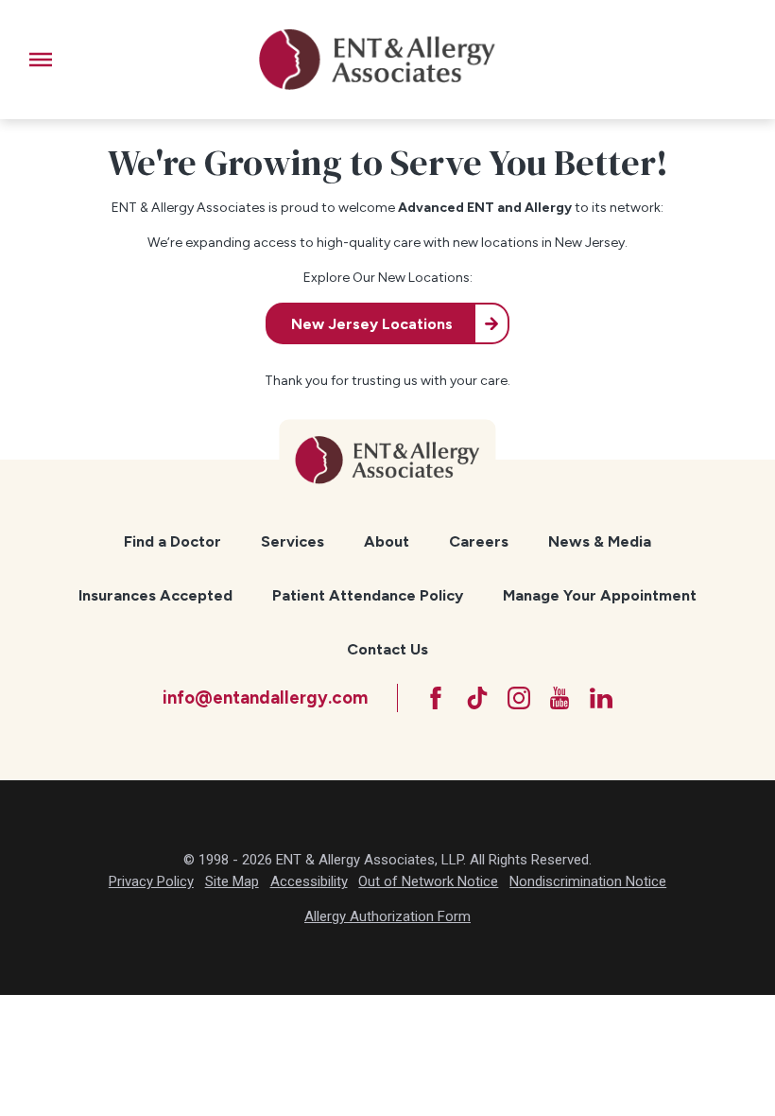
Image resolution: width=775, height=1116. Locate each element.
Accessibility (309, 881)
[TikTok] (477, 698)
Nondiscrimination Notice (587, 881)
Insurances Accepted (155, 595)
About (386, 541)
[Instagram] (519, 698)
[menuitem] (173, 542)
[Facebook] (435, 698)
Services (292, 541)
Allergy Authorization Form (387, 916)
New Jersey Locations (372, 324)
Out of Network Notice (428, 881)
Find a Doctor (172, 541)
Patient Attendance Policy (367, 595)
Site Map (232, 881)
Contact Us (387, 649)
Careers (478, 541)
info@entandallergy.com (265, 697)
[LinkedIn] (601, 698)
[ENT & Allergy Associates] (377, 59)
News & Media (599, 541)
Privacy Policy (151, 881)
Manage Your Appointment (600, 595)
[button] (40, 59)
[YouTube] (559, 698)
